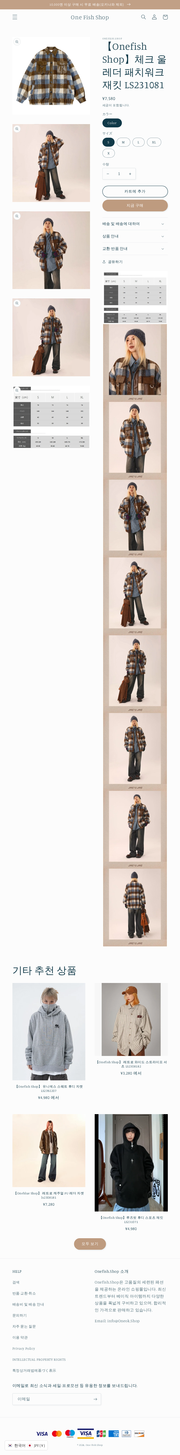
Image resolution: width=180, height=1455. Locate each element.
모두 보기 (90, 1244)
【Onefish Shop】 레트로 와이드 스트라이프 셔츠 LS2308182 (131, 1064)
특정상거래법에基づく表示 (34, 1370)
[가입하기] (95, 1399)
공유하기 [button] (115, 262)
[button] (14, 17)
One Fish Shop (94, 1445)
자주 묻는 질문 (24, 1326)
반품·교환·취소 (24, 1293)
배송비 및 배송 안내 (28, 1304)
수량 (105, 164)
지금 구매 (135, 205)
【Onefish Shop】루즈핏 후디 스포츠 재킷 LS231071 (131, 1220)
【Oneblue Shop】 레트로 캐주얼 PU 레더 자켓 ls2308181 (49, 1195)
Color (112, 123)
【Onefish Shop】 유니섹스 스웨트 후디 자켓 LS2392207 (49, 1089)
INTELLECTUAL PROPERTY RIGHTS (39, 1359)
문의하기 (19, 1315)
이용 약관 (20, 1337)
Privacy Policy (23, 1348)
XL (154, 142)
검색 (16, 1282)
